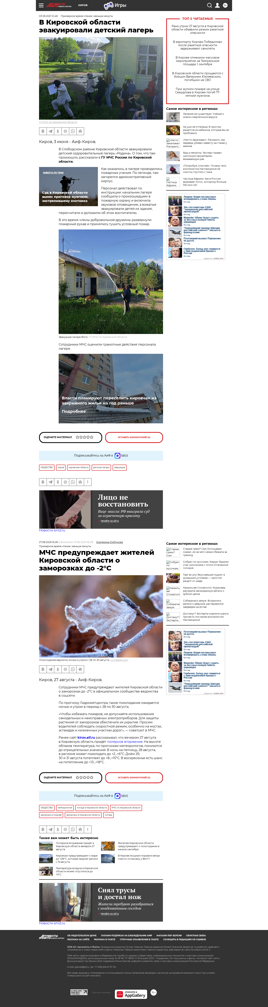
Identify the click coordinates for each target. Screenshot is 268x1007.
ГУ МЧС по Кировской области (58, 122)
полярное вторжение (125, 742)
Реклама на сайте (78, 939)
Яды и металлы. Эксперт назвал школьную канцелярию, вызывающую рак (202, 155)
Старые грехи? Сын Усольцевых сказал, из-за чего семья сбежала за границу (205, 552)
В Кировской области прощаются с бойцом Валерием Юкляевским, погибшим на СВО (197, 77)
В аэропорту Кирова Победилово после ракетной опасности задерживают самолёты (197, 45)
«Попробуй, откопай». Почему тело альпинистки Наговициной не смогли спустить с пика (204, 168)
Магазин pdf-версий (169, 935)
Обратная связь (196, 935)
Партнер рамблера (101, 992)
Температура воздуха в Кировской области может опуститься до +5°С (77, 871)
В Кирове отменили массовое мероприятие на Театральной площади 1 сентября (198, 61)
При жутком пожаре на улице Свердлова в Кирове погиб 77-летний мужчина (197, 92)
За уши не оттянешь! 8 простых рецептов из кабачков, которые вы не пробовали (206, 130)
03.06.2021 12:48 (48, 16)
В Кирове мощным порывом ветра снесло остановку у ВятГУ (139, 857)
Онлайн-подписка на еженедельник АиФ (126, 935)
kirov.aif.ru (86, 737)
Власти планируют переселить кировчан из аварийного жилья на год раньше (109, 400)
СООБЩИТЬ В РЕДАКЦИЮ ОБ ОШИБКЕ (184, 939)
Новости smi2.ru (52, 530)
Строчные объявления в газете (139, 939)
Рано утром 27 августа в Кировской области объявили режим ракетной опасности (197, 30)
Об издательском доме (82, 935)
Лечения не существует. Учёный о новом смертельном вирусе (203, 115)
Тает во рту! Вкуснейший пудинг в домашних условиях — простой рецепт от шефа (204, 577)
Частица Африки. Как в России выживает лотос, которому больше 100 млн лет (204, 181)
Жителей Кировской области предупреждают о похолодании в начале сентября (138, 846)
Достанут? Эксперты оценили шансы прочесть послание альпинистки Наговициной (206, 616)
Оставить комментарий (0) (134, 437)
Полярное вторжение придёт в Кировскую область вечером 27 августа (75, 846)
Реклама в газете (104, 939)
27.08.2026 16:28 (48, 542)
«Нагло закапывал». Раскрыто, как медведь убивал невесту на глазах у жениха (205, 143)
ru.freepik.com (119, 659)
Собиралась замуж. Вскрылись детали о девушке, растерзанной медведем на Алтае (203, 603)
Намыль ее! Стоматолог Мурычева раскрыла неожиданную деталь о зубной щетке (204, 590)
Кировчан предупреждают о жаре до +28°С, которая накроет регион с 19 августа (77, 858)
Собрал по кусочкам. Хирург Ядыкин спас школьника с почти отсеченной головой (206, 565)
